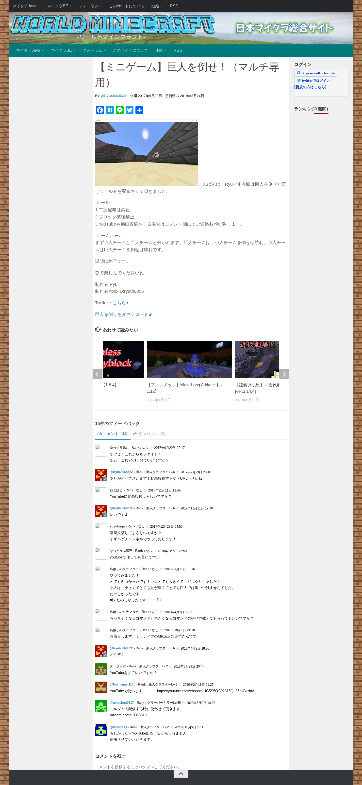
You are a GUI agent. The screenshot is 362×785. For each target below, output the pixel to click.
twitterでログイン (315, 80)
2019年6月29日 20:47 (189, 666)
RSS (174, 6)
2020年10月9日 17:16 (190, 727)
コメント (115, 434)
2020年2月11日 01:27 (198, 685)
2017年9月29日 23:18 (196, 472)
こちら (119, 302)
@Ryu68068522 (113, 96)
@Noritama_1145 (122, 684)
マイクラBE (57, 6)
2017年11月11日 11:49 (164, 490)
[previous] (97, 374)
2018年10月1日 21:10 (179, 630)
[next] (284, 374)
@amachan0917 (122, 702)
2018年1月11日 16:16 (179, 569)
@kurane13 (118, 727)
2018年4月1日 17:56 (178, 612)
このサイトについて (127, 6)
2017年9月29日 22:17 (169, 448)
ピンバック (151, 434)
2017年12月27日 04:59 (166, 526)
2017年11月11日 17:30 (197, 508)
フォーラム (89, 6)
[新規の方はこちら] (310, 87)
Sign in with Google (317, 73)
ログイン (146, 767)
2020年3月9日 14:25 (200, 703)
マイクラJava (24, 6)
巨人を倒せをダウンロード (121, 314)
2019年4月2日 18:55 (195, 648)
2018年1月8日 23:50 (172, 551)
